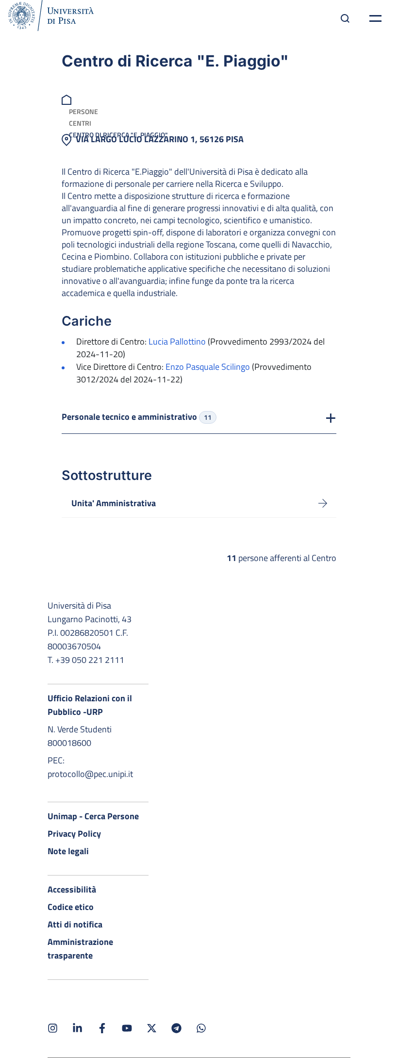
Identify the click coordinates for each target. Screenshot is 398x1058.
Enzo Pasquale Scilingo (208, 366)
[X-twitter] (152, 1028)
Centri (80, 123)
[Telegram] (176, 1028)
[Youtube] (127, 1028)
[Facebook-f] (102, 1028)
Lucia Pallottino (177, 341)
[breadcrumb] (68, 99)
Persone (83, 111)
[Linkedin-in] (77, 1028)
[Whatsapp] (201, 1028)
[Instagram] (53, 1028)
